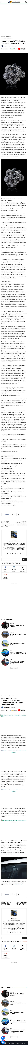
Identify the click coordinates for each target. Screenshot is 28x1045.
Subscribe (5, 573)
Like (5, 566)
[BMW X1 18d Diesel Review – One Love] (5, 643)
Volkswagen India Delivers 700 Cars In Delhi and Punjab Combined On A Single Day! (7, 524)
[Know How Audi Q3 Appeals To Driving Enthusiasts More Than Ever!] (5, 653)
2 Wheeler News (8, 36)
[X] (17, 553)
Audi (11, 650)
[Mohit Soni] (2, 46)
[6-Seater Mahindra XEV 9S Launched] (5, 625)
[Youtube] (20, 553)
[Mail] (15, 553)
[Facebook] (7, 553)
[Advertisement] (14, 19)
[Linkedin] (12, 553)
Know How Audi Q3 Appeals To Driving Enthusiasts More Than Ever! (18, 653)
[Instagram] (10, 553)
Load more (13, 668)
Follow (14, 566)
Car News (12, 623)
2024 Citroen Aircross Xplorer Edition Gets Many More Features (21, 524)
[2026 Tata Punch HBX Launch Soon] (5, 634)
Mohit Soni (7, 45)
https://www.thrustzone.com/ (14, 541)
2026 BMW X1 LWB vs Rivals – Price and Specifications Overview (17, 663)
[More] (18, 514)
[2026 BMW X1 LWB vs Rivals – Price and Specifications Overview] (5, 662)
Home (2, 36)
